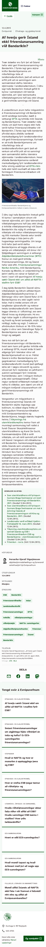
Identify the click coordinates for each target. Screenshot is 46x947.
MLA (15, 661)
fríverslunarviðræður (12, 600)
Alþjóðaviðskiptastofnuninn (15, 629)
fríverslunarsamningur (13, 612)
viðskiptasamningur (23, 617)
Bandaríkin (16, 595)
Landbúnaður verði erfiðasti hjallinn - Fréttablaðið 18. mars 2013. (24, 522)
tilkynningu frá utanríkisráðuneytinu (14, 421)
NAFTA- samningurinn (29, 623)
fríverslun (36, 629)
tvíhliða (6, 617)
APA (10, 661)
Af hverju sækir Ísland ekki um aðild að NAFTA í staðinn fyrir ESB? (22, 279)
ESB (5, 595)
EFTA (14, 118)
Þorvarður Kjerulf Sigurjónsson (24, 559)
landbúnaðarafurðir (11, 606)
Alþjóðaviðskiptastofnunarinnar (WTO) (21, 256)
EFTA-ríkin (34, 166)
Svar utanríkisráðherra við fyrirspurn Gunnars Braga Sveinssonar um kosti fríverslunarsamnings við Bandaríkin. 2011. (24, 499)
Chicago (5, 661)
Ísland (30, 634)
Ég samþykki (32, 938)
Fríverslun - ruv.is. (15, 542)
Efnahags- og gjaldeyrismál (27, 31)
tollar (28, 600)
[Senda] (9, 676)
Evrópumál (7, 31)
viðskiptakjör (9, 623)
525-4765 (10, 931)
